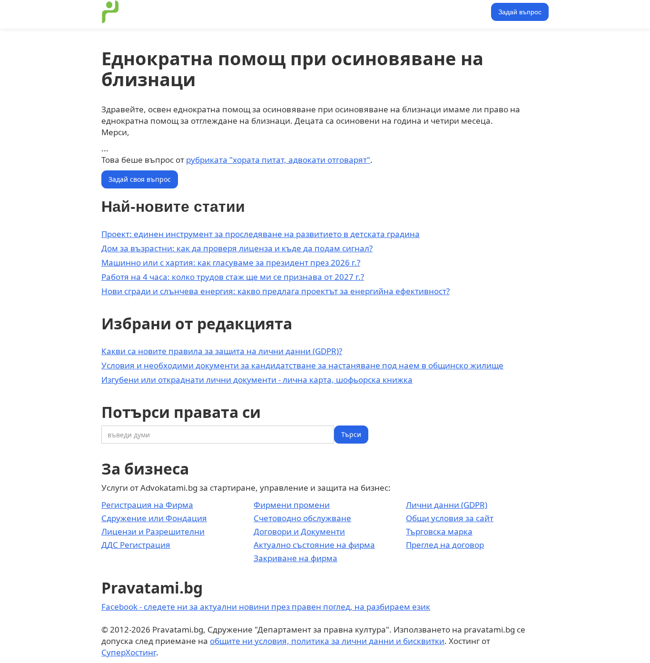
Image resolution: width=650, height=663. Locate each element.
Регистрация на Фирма (147, 504)
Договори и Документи (299, 531)
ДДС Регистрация (135, 544)
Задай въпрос (520, 12)
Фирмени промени (292, 504)
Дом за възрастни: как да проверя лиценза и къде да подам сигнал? (237, 248)
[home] (110, 12)
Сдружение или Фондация (154, 518)
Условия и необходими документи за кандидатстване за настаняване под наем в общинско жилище (302, 365)
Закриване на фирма (295, 558)
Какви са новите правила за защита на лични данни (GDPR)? (221, 351)
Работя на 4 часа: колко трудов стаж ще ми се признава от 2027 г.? (232, 276)
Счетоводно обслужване (302, 518)
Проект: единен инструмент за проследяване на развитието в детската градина (260, 233)
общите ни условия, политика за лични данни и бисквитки (327, 640)
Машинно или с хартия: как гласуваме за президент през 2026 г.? (230, 262)
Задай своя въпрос (139, 179)
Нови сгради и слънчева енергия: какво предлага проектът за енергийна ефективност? (275, 291)
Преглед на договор (445, 544)
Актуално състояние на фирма (314, 544)
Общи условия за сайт (449, 518)
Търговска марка (439, 531)
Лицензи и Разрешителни (153, 531)
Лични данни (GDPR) (446, 504)
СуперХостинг (128, 652)
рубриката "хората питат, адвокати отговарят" (278, 159)
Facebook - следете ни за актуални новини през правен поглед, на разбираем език (265, 606)
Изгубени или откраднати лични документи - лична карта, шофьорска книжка (257, 379)
